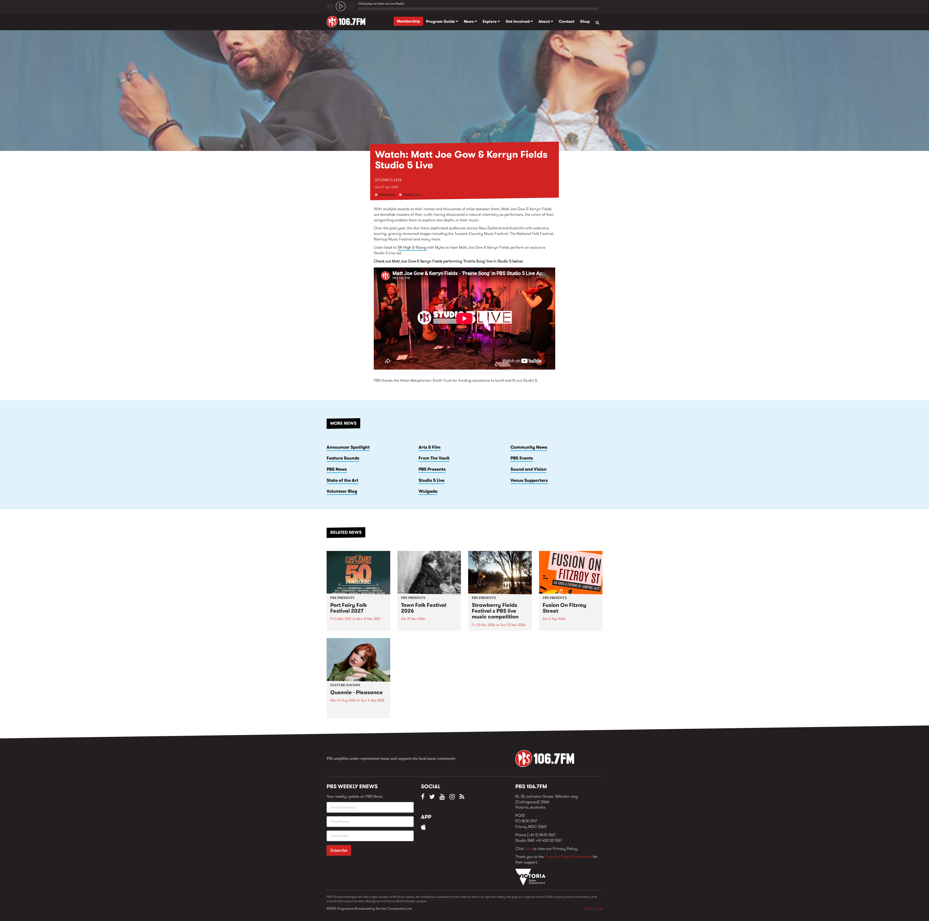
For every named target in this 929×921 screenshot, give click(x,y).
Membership (408, 21)
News (469, 21)
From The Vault (434, 458)
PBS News (337, 469)
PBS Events (521, 458)
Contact (566, 21)
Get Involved (518, 21)
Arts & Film (430, 447)
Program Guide (441, 21)
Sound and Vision (528, 469)
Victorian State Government (568, 856)
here (528, 848)
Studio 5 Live (388, 180)
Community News (528, 447)
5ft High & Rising (412, 247)
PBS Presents (432, 469)
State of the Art (342, 480)
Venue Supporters (529, 480)
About (545, 21)
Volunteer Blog (342, 491)
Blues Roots (387, 195)
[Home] (348, 21)
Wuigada (428, 491)
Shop (585, 21)
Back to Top (593, 908)
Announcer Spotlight (348, 447)
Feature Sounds (343, 458)
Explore (490, 21)
